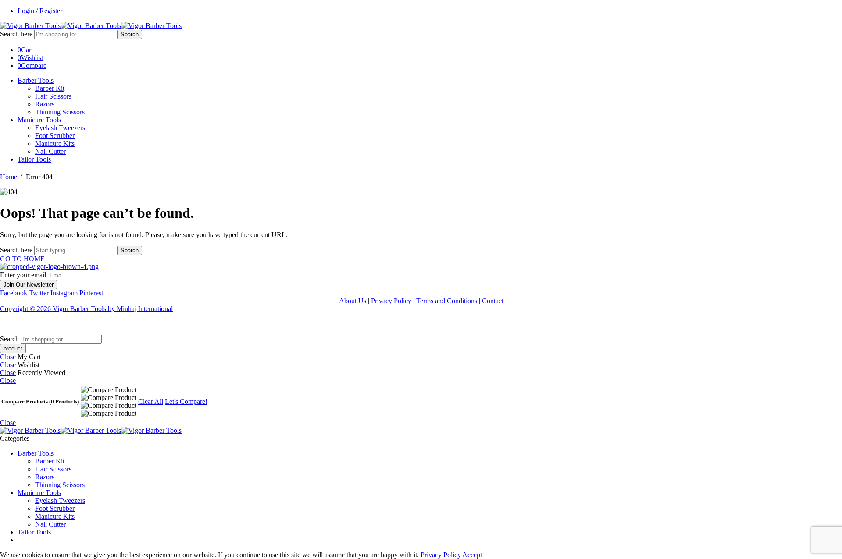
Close (8, 357)
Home (8, 176)
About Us (352, 300)
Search (130, 34)
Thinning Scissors (60, 112)
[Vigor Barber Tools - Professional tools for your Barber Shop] (91, 25)
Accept (472, 555)
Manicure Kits (55, 143)
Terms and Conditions (446, 300)
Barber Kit (49, 88)
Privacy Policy (391, 300)
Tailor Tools (34, 159)
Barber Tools (36, 80)
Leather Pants (19, 323)
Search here (17, 34)
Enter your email (24, 275)
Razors (44, 104)
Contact (492, 300)
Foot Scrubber (55, 135)
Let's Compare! (186, 401)
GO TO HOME (22, 258)
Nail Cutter (50, 151)
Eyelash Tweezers (60, 127)
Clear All (150, 401)
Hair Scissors (53, 96)
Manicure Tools (39, 120)
